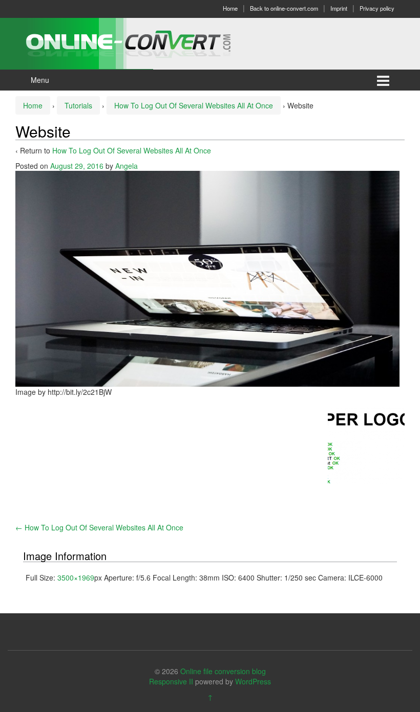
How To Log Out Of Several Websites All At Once (193, 105)
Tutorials (78, 105)
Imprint (338, 8)
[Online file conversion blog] (144, 42)
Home (230, 8)
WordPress (253, 681)
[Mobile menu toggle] (383, 80)
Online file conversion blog (223, 671)
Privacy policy (377, 8)
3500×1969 (75, 577)
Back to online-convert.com (284, 8)
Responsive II (171, 681)
